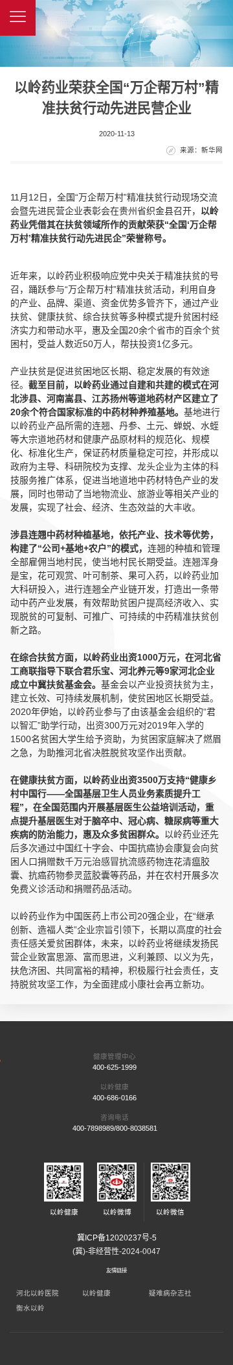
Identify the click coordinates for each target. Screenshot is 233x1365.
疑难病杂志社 (170, 1293)
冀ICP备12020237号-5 (117, 1237)
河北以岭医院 (37, 1293)
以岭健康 (96, 1293)
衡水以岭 (30, 1308)
